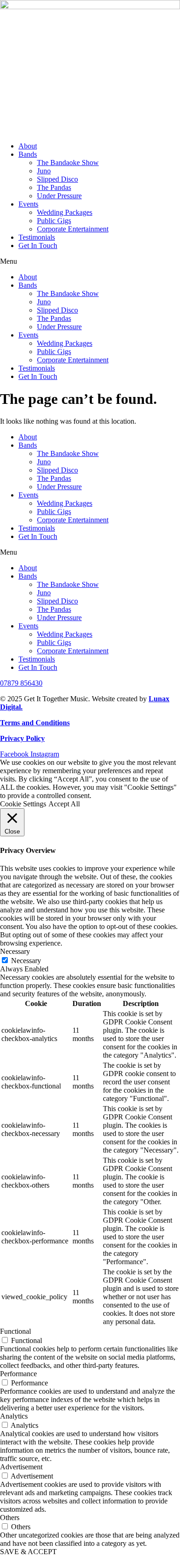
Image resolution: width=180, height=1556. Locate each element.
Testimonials (36, 237)
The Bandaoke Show (68, 162)
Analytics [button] (14, 1416)
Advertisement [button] (21, 1467)
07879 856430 (21, 683)
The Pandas (54, 187)
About (27, 146)
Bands (27, 154)
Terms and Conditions (35, 723)
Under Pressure (59, 196)
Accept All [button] (64, 804)
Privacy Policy (22, 738)
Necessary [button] (15, 951)
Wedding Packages (64, 212)
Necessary (26, 960)
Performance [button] (18, 1374)
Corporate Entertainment (72, 229)
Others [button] (9, 1517)
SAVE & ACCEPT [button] (28, 1552)
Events (28, 204)
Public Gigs (54, 221)
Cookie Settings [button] (23, 804)
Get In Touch (37, 245)
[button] (90, 261)
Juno (44, 171)
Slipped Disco (57, 179)
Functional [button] (15, 1331)
